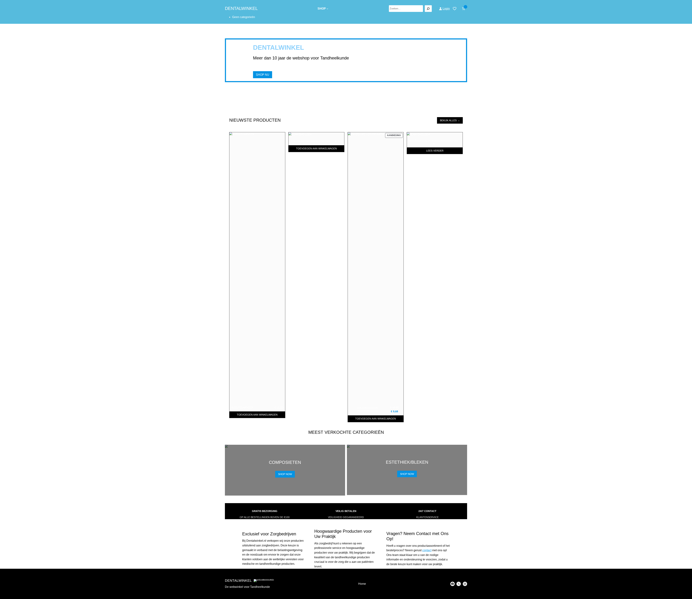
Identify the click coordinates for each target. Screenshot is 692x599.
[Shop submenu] (327, 9)
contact (426, 550)
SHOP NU (262, 74)
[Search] (428, 8)
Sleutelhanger (242, 407)
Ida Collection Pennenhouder (367, 409)
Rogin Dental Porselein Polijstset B (433, 142)
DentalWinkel (241, 8)
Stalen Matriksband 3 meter (310, 141)
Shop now (285, 474)
